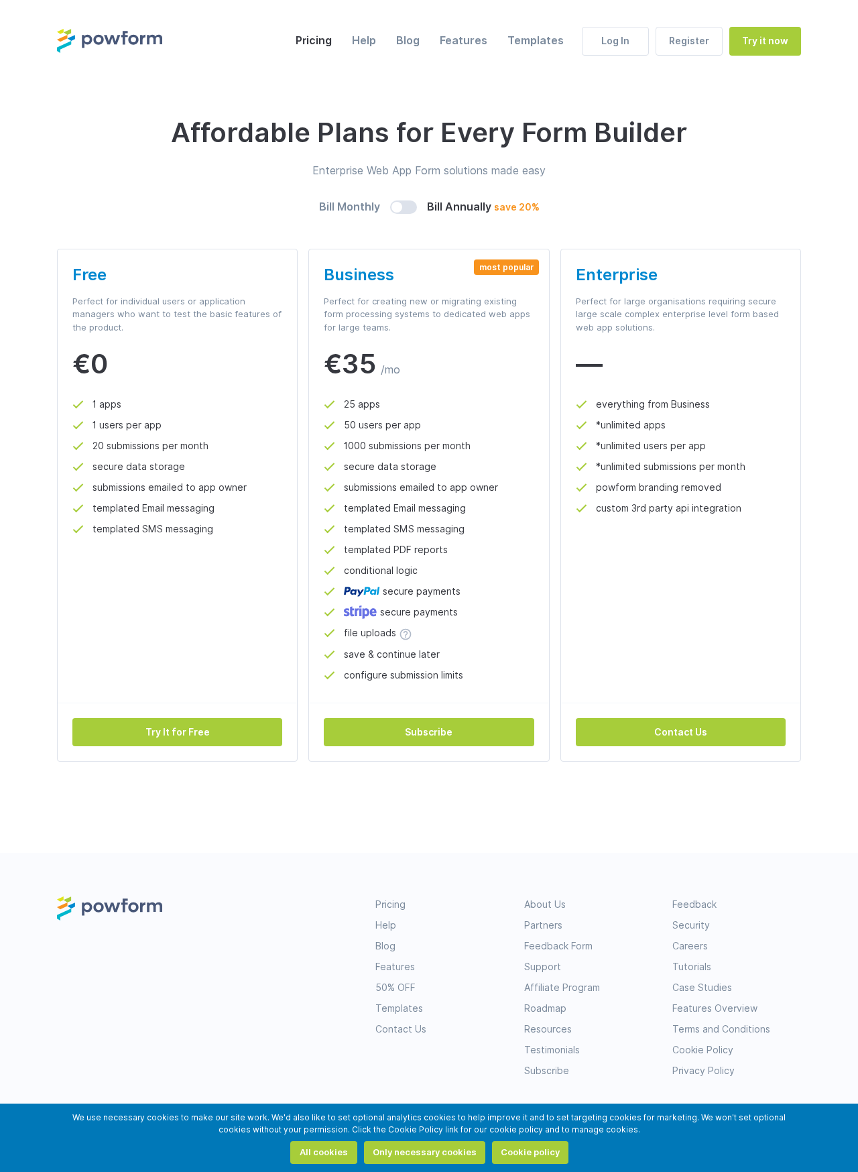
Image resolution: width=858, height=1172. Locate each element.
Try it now (765, 41)
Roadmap (545, 1008)
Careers (690, 946)
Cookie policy (530, 1152)
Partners (543, 925)
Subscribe (428, 732)
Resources (548, 1029)
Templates (535, 40)
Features (463, 40)
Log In (615, 41)
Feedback (694, 904)
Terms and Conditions (721, 1029)
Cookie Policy (702, 1050)
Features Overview (714, 1008)
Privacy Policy (703, 1070)
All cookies (324, 1152)
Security (691, 925)
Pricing (314, 40)
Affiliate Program (562, 987)
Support (542, 966)
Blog (408, 40)
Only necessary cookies (425, 1152)
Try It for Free (177, 732)
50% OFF (395, 987)
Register (689, 41)
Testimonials (552, 1050)
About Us (545, 904)
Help (364, 40)
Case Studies (702, 987)
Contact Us (680, 732)
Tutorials (691, 966)
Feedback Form (558, 946)
